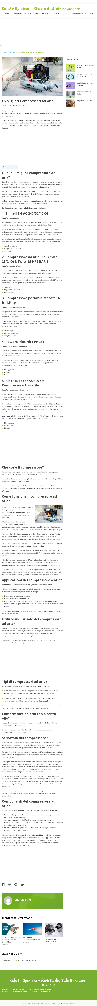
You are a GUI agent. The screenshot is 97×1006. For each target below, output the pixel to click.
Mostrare (14, 167)
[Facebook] (43, 984)
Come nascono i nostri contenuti (40, 989)
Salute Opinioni (69, 1003)
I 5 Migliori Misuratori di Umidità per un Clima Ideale (11, 940)
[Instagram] (50, 984)
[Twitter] (47, 984)
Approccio (5, 992)
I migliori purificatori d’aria (84, 93)
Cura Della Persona (21, 13)
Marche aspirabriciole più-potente (84, 75)
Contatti (34, 992)
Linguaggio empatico (20, 992)
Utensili (23, 105)
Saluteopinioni (13, 105)
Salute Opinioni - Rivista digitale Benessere (41, 8)
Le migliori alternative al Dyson (85, 66)
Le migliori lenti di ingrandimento (52, 940)
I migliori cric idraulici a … (86, 101)
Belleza (7, 13)
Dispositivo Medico (78, 13)
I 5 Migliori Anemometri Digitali (31, 939)
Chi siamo (5, 989)
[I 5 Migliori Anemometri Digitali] (32, 929)
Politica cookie (45, 992)
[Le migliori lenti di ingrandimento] (54, 930)
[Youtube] (54, 984)
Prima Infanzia (40, 13)
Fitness (54, 13)
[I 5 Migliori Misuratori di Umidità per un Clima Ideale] (11, 929)
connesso (14, 960)
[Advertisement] (48, 31)
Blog (91, 13)
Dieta (65, 13)
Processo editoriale (19, 989)
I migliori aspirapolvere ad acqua (85, 84)
